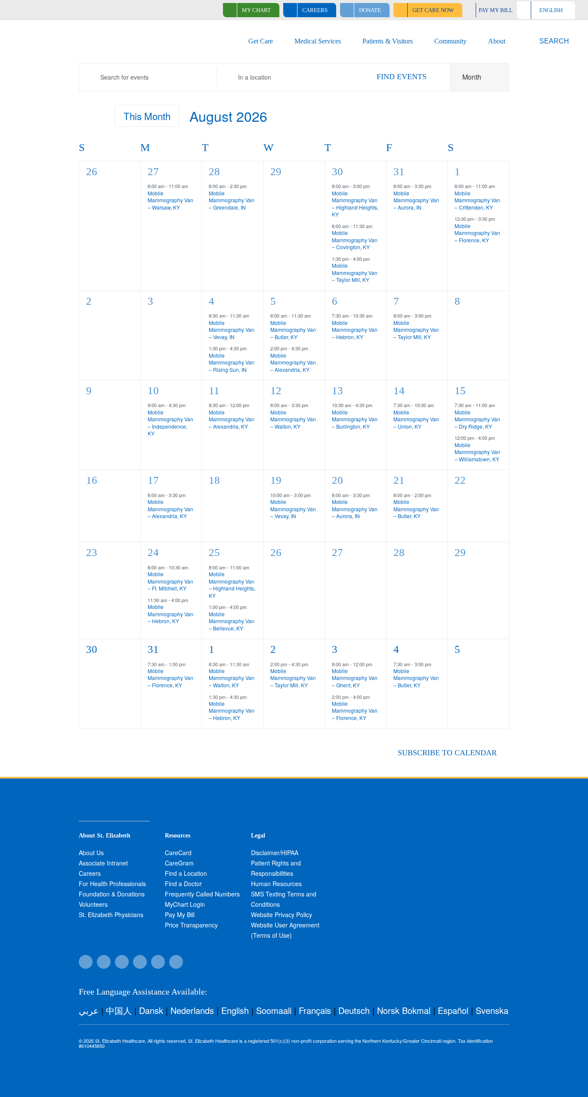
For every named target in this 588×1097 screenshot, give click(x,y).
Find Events (402, 76)
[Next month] (100, 118)
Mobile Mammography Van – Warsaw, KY (170, 200)
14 (399, 390)
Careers (90, 873)
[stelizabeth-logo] (57, 33)
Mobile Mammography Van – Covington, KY (355, 239)
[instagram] (140, 962)
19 (276, 480)
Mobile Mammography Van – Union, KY (416, 419)
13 (337, 390)
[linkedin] (176, 962)
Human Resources (276, 883)
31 (399, 171)
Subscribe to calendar (447, 752)
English (235, 1010)
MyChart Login (185, 904)
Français (315, 1010)
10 (153, 390)
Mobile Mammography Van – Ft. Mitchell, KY (170, 581)
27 (153, 171)
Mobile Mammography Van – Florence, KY (477, 233)
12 (276, 390)
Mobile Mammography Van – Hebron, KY (355, 329)
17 (153, 480)
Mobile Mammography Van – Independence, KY (170, 422)
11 (214, 390)
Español (453, 1010)
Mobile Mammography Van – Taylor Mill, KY (355, 272)
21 (399, 480)
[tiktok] (104, 962)
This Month (147, 116)
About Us (91, 852)
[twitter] (122, 962)
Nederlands (192, 1010)
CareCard (178, 852)
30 (337, 171)
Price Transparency (191, 925)
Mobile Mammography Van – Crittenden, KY (477, 200)
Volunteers (93, 904)
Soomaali (273, 1010)
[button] (549, 41)
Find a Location (186, 873)
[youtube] (158, 962)
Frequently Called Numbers (202, 894)
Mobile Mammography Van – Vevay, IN (231, 329)
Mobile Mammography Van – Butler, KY (293, 329)
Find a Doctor (183, 883)
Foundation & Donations (112, 894)
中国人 (119, 1010)
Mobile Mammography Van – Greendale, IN (231, 200)
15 (460, 390)
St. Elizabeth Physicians (111, 914)
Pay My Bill (180, 914)
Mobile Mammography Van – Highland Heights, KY (355, 203)
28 (214, 171)
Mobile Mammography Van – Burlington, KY (355, 419)
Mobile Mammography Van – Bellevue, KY (231, 621)
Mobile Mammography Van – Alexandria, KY (293, 362)
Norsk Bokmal (403, 1010)
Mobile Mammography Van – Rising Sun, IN (231, 362)
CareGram (179, 863)
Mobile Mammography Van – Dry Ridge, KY (477, 419)
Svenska (492, 1010)
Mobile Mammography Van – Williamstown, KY (477, 452)
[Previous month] (84, 118)
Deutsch (354, 1010)
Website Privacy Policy (281, 914)
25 (214, 552)
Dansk (151, 1010)
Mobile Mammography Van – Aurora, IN (416, 200)
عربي (89, 1010)
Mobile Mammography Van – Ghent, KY (355, 678)
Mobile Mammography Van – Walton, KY (293, 419)
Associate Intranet (103, 863)
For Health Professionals (112, 883)
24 (153, 552)
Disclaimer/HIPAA (274, 852)
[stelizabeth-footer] (114, 800)
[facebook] (86, 962)
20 (337, 480)
